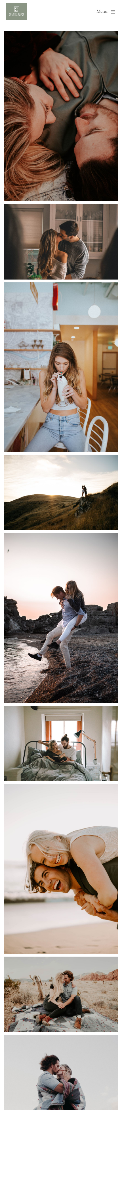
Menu (102, 11)
